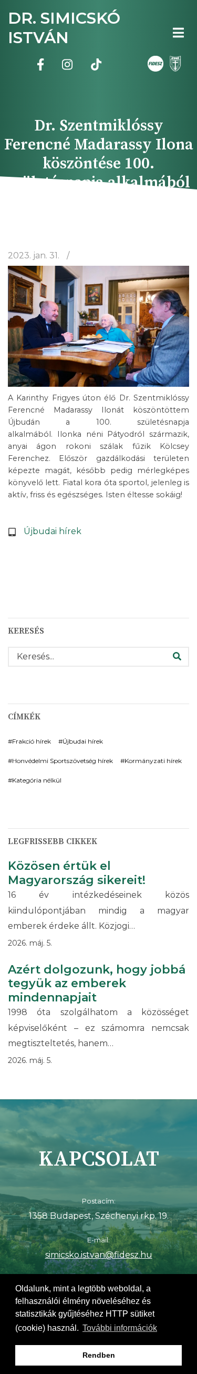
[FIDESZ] (155, 64)
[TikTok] (96, 66)
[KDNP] (173, 64)
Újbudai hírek (52, 531)
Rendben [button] (98, 1355)
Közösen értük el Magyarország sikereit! (77, 873)
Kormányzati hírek (153, 761)
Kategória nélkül (36, 780)
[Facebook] (40, 66)
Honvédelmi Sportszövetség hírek (62, 761)
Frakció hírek (31, 741)
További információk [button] (119, 1327)
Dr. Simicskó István (64, 27)
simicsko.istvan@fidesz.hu (98, 1255)
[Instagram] (67, 66)
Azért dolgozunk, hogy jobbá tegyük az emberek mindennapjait (96, 984)
